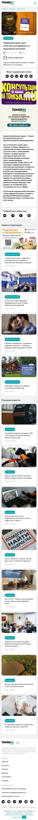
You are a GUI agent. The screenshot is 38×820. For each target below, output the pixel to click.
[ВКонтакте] (7, 76)
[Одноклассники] (21, 76)
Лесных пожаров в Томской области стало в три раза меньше (19, 685)
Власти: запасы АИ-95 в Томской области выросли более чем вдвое (18, 477)
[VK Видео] (12, 76)
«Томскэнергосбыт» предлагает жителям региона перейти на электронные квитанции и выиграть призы (18, 260)
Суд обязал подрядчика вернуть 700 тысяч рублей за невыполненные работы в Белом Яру (19, 435)
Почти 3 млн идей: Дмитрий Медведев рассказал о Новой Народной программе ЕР (16, 303)
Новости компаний (12, 254)
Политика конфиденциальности (14, 792)
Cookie (14, 811)
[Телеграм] (16, 76)
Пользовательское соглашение (14, 789)
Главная (4, 9)
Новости (12, 9)
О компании (6, 777)
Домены (5, 773)
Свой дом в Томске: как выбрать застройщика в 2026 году (17, 387)
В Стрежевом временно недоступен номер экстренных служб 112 (19, 726)
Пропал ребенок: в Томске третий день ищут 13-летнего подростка (18, 560)
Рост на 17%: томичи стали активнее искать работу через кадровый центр (19, 601)
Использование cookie (10, 796)
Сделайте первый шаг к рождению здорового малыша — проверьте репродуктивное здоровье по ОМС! (18, 345)
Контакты (5, 765)
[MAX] (31, 76)
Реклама (5, 781)
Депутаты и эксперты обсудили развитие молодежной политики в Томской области (18, 644)
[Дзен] (26, 76)
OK (24, 817)
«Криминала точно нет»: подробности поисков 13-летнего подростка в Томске (18, 518)
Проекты (5, 769)
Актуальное (21, 9)
